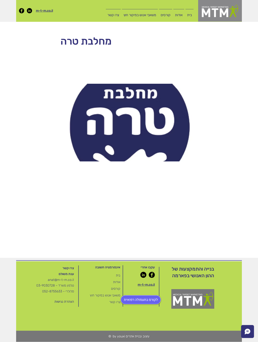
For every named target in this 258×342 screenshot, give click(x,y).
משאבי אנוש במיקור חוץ (105, 295)
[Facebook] (21, 10)
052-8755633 (52, 291)
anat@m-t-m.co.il (61, 280)
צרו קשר (114, 302)
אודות (116, 282)
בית (118, 275)
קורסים (115, 289)
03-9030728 (46, 285)
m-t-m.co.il (44, 11)
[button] (165, 13)
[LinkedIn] (29, 10)
